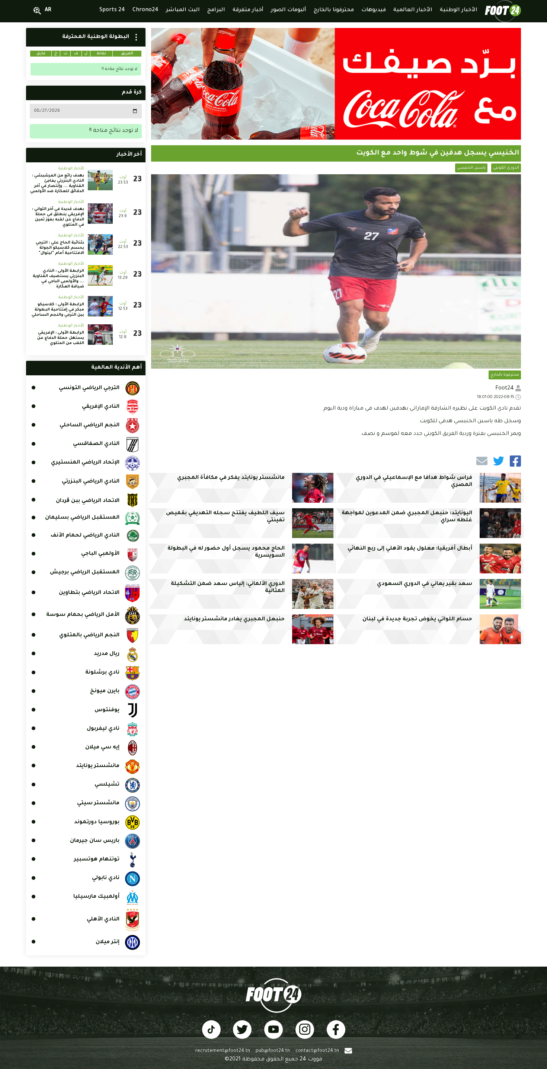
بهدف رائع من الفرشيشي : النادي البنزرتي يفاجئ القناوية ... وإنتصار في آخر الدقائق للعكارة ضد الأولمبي (57, 184)
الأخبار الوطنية (71, 168)
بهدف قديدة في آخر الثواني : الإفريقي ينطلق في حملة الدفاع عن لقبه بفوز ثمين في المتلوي (58, 217)
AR (48, 10)
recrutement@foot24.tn (222, 1051)
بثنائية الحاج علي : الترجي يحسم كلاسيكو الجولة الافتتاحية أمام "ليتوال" (60, 248)
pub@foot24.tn (273, 1051)
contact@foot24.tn (317, 1051)
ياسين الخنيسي (471, 168)
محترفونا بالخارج (504, 375)
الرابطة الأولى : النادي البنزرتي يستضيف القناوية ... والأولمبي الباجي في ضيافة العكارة (58, 279)
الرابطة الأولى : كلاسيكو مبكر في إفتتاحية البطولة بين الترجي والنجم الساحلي (58, 309)
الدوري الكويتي (506, 168)
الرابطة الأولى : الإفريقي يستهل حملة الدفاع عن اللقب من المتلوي (60, 338)
